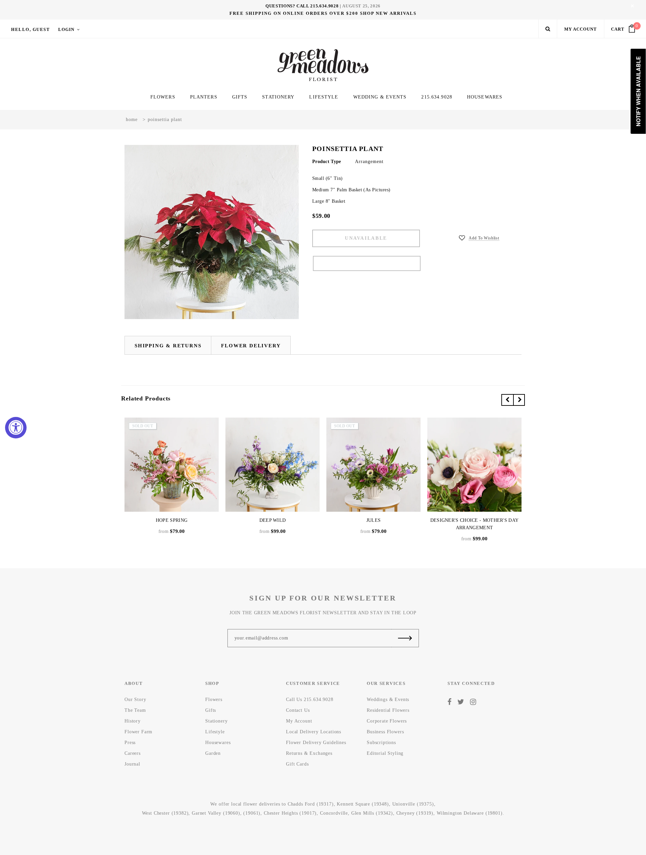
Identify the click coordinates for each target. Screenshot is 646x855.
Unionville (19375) (413, 804)
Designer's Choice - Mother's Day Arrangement (474, 524)
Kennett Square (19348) (363, 804)
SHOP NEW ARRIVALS (388, 13)
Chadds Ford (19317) (311, 804)
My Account (580, 29)
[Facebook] (449, 701)
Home (132, 119)
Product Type (326, 161)
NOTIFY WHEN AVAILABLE (367, 263)
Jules (373, 520)
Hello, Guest (30, 29)
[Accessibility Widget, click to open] (16, 427)
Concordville (334, 813)
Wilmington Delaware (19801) (470, 813)
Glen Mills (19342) (372, 813)
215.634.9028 (324, 5)
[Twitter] (460, 701)
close (632, 5)
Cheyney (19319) (415, 813)
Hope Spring (171, 520)
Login (66, 29)
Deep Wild (272, 520)
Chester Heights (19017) (290, 813)
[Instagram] (473, 701)
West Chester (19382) (165, 813)
